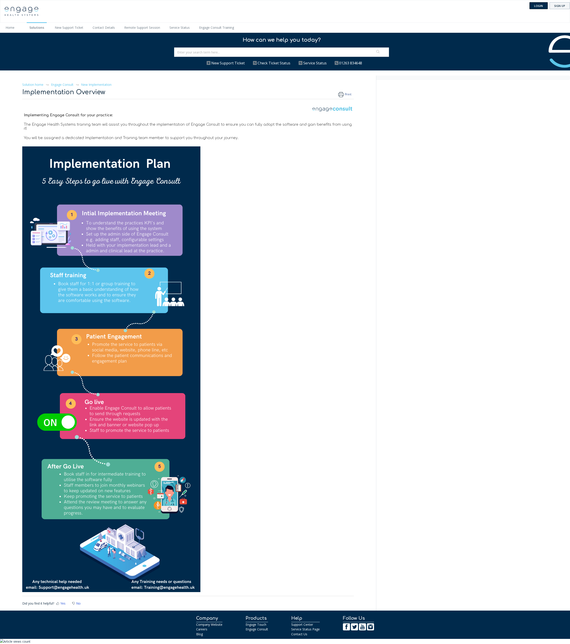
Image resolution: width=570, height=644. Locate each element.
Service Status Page (305, 629)
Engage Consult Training (216, 27)
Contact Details (104, 27)
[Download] (276, 271)
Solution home (33, 84)
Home (10, 27)
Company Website (209, 624)
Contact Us (299, 634)
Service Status (179, 27)
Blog (199, 634)
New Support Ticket (69, 27)
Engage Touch (256, 624)
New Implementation (96, 84)
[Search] (378, 52)
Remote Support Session (142, 27)
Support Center (302, 624)
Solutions (36, 27)
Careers (201, 629)
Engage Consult (62, 84)
